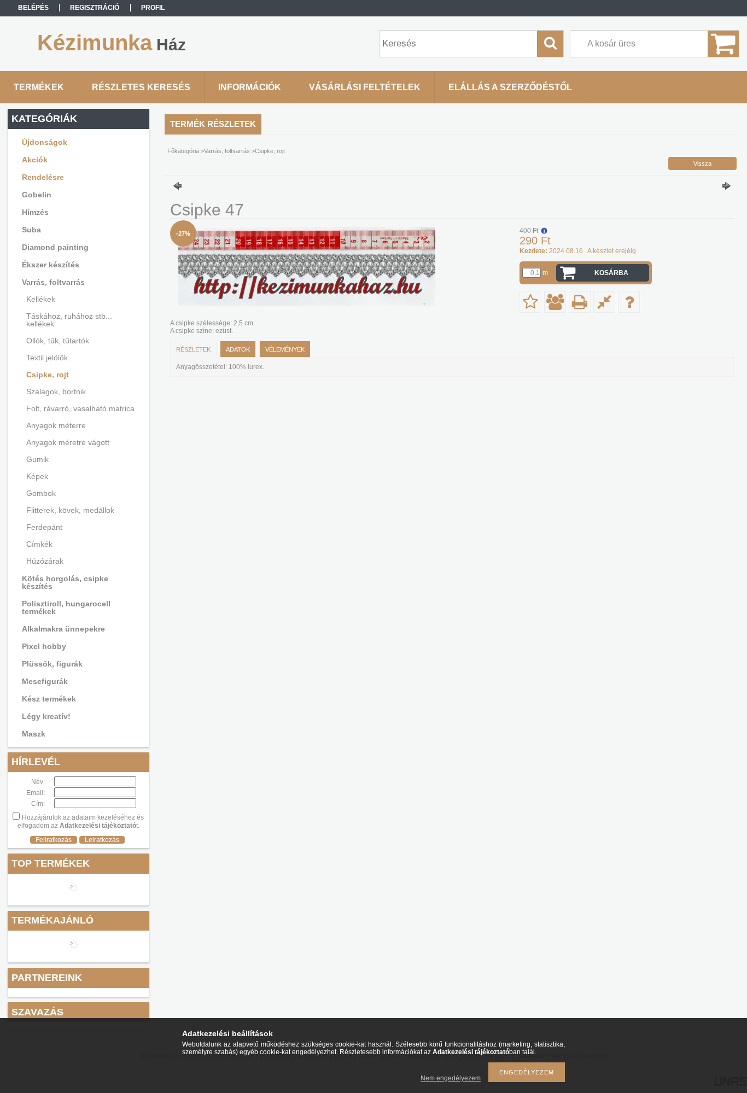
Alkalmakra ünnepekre (63, 628)
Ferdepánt (44, 527)
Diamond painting (55, 247)
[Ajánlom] (555, 302)
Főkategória (183, 151)
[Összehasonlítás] (604, 302)
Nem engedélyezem (451, 1078)
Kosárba (611, 273)
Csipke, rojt (47, 374)
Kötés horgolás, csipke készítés (65, 582)
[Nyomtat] (579, 302)
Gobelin (36, 194)
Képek (37, 476)
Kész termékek (49, 698)
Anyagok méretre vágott (67, 442)
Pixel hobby (44, 646)
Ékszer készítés (50, 264)
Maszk (33, 733)
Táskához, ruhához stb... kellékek (69, 320)
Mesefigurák (45, 681)
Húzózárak (44, 561)
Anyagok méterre (56, 425)
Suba (31, 229)
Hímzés (35, 212)
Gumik (37, 459)
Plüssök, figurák (52, 663)
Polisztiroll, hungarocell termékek (66, 607)
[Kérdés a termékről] (629, 302)
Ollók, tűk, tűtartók (57, 340)
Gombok (41, 493)
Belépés (33, 7)
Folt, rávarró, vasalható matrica (80, 408)
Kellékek (40, 299)
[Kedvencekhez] (530, 302)
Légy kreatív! (46, 716)
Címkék (39, 544)
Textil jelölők (47, 357)
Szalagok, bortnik (56, 391)
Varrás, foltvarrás (53, 282)
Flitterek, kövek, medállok (70, 510)
